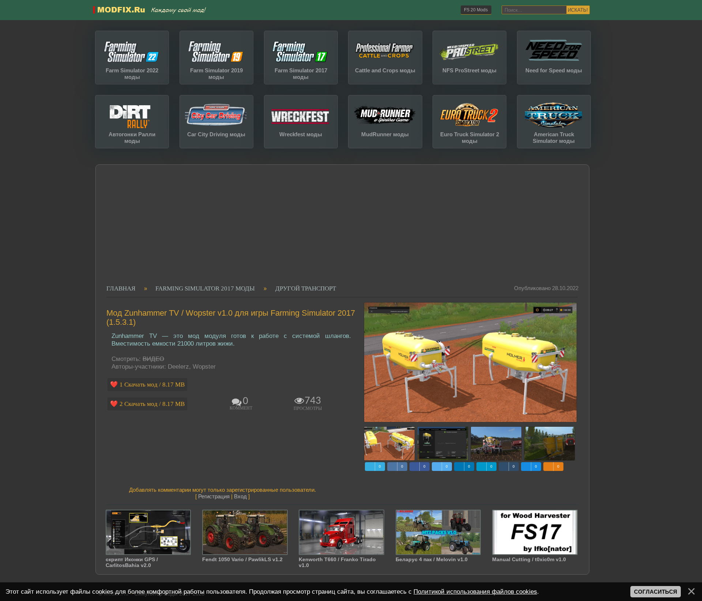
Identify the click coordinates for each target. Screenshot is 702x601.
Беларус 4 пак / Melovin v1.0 (432, 559)
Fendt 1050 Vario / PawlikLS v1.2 (242, 559)
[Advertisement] (339, 230)
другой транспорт (305, 288)
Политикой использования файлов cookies (475, 591)
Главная (120, 288)
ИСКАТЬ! (578, 10)
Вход (240, 496)
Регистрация (214, 496)
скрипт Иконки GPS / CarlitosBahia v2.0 (132, 562)
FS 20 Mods (476, 10)
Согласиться (655, 592)
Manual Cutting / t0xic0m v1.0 (529, 559)
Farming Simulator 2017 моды (205, 288)
